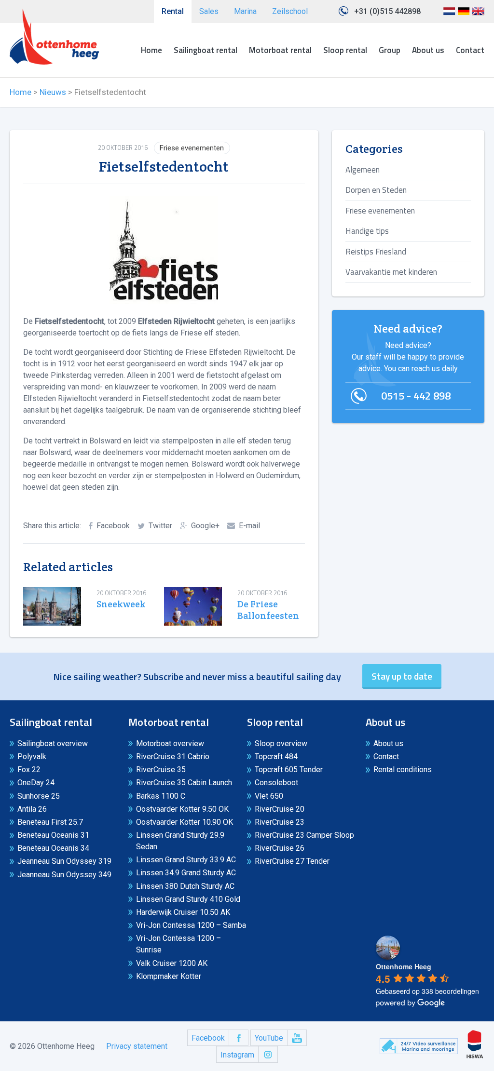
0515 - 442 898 (416, 396)
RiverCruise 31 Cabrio (172, 756)
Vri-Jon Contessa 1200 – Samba (191, 925)
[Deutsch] (463, 14)
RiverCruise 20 (279, 809)
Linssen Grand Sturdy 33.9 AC (186, 859)
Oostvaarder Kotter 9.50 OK (182, 809)
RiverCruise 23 (279, 822)
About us (428, 50)
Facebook (113, 525)
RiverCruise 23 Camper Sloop (304, 835)
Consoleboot (276, 782)
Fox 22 (29, 769)
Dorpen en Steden (376, 190)
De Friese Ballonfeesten (267, 610)
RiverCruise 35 (161, 769)
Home (151, 50)
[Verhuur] (54, 37)
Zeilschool (290, 11)
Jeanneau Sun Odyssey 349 (64, 874)
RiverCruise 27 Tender (292, 861)
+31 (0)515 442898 (387, 11)
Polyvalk (31, 756)
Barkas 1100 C (160, 796)
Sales (209, 11)
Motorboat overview (170, 743)
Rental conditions (402, 769)
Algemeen (362, 169)
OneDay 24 (36, 782)
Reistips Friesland (375, 251)
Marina (245, 11)
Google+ (205, 525)
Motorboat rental (280, 50)
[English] (478, 14)
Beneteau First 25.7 (50, 822)
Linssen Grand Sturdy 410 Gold (188, 899)
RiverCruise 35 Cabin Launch (184, 782)
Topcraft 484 (276, 756)
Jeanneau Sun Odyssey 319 (64, 861)
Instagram (237, 1054)
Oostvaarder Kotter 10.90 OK (184, 822)
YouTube (269, 1038)
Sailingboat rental (205, 50)
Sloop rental (345, 50)
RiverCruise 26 (279, 848)
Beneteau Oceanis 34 (53, 848)
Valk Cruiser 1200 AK (171, 963)
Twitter (160, 525)
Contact (470, 50)
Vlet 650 (269, 796)
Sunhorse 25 (38, 796)
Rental (173, 11)
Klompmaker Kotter (168, 976)
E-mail (249, 525)
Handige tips (367, 231)
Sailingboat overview (52, 743)
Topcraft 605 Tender (289, 769)
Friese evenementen (192, 148)
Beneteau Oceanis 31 (53, 835)
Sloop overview (281, 743)
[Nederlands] (449, 14)
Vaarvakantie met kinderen (391, 272)
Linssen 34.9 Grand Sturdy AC (186, 872)
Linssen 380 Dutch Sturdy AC (185, 886)
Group (389, 50)
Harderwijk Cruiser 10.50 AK (183, 912)
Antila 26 (32, 809)
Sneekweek (121, 604)
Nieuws (53, 92)
